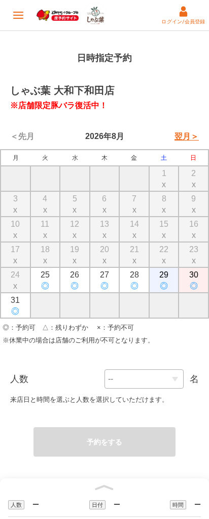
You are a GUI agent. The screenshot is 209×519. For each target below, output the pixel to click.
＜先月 (22, 136)
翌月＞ (187, 136)
